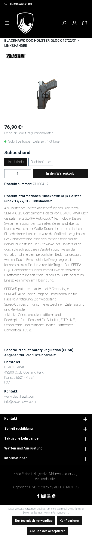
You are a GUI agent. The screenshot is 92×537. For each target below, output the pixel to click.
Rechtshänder (41, 162)
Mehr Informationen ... (56, 512)
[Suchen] (64, 23)
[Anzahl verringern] (7, 173)
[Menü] (7, 23)
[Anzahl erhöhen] (28, 173)
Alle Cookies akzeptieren (47, 531)
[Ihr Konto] (74, 23)
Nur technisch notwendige (33, 520)
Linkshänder (15, 162)
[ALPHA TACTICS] (25, 23)
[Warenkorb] (85, 23)
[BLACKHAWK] (46, 56)
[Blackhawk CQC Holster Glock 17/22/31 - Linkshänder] (46, 96)
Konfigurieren (70, 520)
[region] (46, 96)
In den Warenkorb (60, 173)
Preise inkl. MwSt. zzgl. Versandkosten (28, 133)
